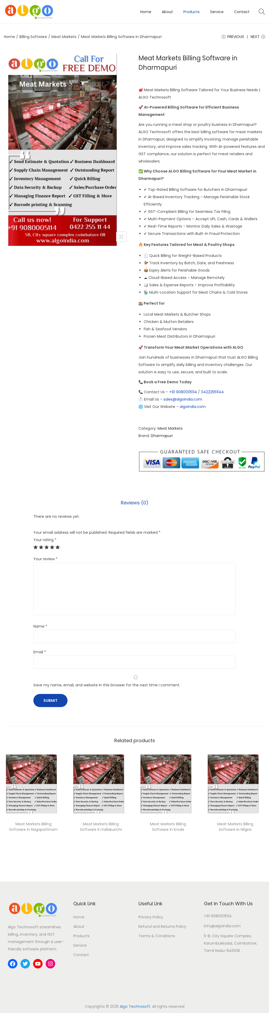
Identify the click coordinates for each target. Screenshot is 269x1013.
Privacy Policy (150, 917)
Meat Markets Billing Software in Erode (168, 826)
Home (9, 36)
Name (40, 626)
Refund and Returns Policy (162, 926)
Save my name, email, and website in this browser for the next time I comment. (106, 685)
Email (39, 652)
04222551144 (212, 392)
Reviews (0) (134, 502)
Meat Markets (63, 36)
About (78, 926)
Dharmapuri (162, 435)
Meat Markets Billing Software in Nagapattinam (33, 826)
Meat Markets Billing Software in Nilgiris (235, 826)
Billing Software (33, 36)
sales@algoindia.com (182, 399)
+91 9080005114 (183, 392)
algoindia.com (193, 406)
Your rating (44, 539)
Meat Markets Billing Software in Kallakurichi (101, 826)
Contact (81, 954)
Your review (45, 559)
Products (81, 936)
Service (80, 945)
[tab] (134, 502)
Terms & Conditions (156, 936)
